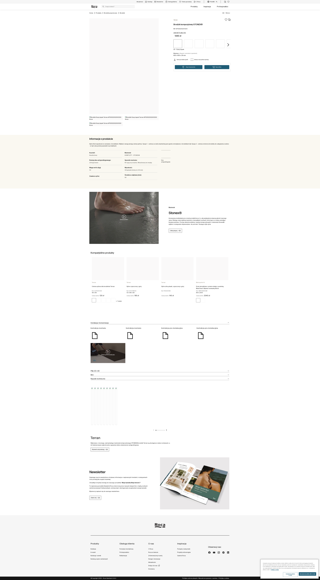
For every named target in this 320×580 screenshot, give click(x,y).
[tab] (160, 323)
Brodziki (122, 13)
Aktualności (152, 562)
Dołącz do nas (152, 565)
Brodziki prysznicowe (110, 13)
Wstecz (228, 13)
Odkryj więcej (173, 230)
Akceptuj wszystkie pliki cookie (307, 574)
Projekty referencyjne (184, 552)
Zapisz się (93, 497)
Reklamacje (123, 555)
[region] (289, 569)
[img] (94, 300)
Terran (94, 282)
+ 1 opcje (119, 301)
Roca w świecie (153, 552)
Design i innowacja (154, 559)
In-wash (93, 552)
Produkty (194, 6)
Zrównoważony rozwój (155, 555)
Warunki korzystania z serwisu (208, 578)
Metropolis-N (200, 282)
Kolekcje (93, 549)
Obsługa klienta (127, 544)
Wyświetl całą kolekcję (98, 449)
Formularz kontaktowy (126, 549)
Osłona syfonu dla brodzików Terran (103, 286)
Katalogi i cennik (96, 555)
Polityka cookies (224, 578)
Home (91, 13)
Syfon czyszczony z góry (134, 286)
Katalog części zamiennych (99, 559)
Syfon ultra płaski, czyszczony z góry (172, 286)
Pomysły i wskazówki (183, 549)
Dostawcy (151, 569)
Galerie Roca (181, 555)
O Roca (150, 549)
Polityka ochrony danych (189, 578)
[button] (103, 7)
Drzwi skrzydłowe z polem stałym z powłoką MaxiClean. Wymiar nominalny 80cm (210, 287)
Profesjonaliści (222, 6)
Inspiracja (207, 6)
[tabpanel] (108, 281)
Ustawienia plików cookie (290, 574)
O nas (151, 544)
